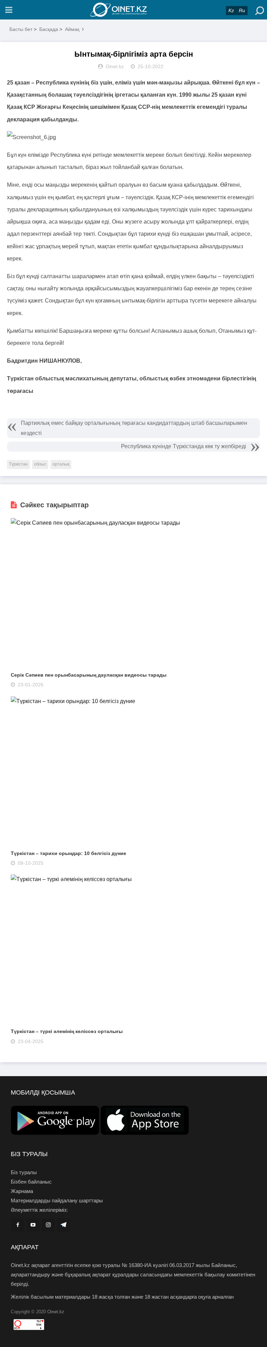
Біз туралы (24, 1172)
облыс (40, 464)
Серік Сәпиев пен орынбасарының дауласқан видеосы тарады (89, 675)
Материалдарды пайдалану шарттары (57, 1200)
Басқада (48, 29)
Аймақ (72, 29)
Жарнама (22, 1191)
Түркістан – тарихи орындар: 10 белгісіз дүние (68, 853)
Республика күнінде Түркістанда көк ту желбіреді (183, 446)
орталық (60, 464)
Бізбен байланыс (31, 1182)
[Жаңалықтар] (133, 9)
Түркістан (18, 464)
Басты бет (20, 29)
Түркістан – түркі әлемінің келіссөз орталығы (67, 1031)
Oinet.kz (55, 1311)
